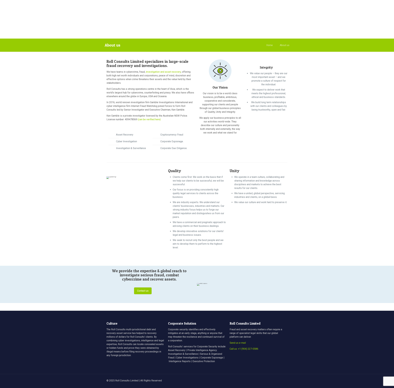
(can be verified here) (149, 119)
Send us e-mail (238, 342)
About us (284, 45)
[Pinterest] (272, 380)
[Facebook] (263, 380)
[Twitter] (268, 380)
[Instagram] (276, 380)
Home (269, 45)
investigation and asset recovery (163, 71)
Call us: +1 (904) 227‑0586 (244, 348)
